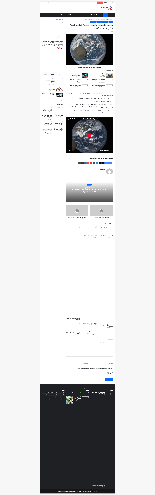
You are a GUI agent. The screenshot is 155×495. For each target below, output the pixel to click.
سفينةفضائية (50, 394)
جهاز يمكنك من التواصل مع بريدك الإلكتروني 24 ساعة (75, 80)
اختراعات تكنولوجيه (104, 21)
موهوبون (109, 31)
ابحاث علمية (85, 14)
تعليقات (45, 74)
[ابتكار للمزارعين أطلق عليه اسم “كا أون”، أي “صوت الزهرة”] (69, 400)
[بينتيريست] (91, 163)
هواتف (60, 398)
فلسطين (62, 396)
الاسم (111, 358)
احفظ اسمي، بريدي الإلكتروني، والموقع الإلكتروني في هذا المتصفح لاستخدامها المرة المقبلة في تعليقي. (95, 368)
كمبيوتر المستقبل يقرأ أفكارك (75, 85)
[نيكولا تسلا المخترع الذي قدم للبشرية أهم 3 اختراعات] (59, 95)
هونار (48, 398)
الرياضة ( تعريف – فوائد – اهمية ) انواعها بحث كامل (49, 88)
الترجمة (55, 392)
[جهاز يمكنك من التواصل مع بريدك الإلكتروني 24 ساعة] (85, 81)
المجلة (90, 14)
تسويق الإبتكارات (71, 14)
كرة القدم (58, 396)
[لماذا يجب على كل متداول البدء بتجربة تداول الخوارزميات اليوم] (85, 75)
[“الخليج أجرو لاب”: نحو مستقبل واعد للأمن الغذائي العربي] (109, 75)
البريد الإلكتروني (110, 363)
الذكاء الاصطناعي (50, 392)
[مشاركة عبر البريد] (82, 163)
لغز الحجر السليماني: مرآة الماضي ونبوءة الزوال (58, 114)
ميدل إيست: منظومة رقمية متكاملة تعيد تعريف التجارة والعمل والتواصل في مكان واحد (47, 116)
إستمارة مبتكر (77, 14)
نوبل (63, 398)
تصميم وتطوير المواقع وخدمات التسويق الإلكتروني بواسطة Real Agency (69, 491)
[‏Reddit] (88, 163)
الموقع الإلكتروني (85, 363)
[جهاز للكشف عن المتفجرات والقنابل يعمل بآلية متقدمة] (77, 394)
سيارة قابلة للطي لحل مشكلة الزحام (98, 85)
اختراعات (105, 14)
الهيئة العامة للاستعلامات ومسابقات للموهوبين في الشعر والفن (98, 80)
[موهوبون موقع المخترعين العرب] (106, 8)
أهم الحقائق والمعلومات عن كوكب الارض (55, 99)
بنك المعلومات (93, 21)
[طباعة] (79, 163)
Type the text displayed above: (101, 373)
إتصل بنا (44, 2)
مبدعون (100, 14)
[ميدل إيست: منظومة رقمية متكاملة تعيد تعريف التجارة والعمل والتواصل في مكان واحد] (47, 110)
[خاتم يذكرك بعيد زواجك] (77, 399)
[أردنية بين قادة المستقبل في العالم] (89, 230)
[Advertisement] (52, 60)
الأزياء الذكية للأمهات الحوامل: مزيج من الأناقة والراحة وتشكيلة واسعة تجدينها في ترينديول (47, 130)
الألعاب (59, 392)
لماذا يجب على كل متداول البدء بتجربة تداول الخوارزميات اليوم (74, 74)
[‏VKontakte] (85, 163)
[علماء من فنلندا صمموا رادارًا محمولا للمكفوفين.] (73, 271)
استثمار (95, 14)
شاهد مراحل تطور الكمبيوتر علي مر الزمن (55, 85)
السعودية (44, 392)
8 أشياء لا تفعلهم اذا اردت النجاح (107, 236)
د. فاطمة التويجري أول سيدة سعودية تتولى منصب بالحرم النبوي (90, 332)
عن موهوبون (54, 2)
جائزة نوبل (55, 394)
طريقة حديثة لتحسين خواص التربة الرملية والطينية (73, 332)
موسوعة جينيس (47, 396)
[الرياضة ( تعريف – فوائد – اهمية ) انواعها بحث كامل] (59, 89)
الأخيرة (52, 74)
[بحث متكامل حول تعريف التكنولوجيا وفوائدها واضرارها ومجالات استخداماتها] (59, 80)
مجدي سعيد (53, 396)
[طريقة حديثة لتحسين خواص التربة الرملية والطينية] (73, 327)
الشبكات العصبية (61, 394)
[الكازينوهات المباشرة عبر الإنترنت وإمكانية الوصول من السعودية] (58, 124)
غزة (46, 394)
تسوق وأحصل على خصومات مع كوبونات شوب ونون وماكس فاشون (98, 484)
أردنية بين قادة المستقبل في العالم (90, 236)
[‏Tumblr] (94, 163)
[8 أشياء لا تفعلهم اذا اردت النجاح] (105, 230)
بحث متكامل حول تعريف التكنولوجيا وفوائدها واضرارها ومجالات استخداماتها (49, 80)
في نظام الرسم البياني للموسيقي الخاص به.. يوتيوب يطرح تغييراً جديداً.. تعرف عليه (106, 325)
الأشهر (59, 74)
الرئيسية (110, 14)
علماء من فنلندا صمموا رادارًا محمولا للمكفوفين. (73, 319)
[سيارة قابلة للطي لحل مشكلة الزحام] (109, 86)
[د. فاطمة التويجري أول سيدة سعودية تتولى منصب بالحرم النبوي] (89, 327)
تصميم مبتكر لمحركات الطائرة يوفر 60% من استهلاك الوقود (89, 190)
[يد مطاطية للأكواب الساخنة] (69, 394)
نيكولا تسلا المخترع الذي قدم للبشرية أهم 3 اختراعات (48, 94)
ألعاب (63, 392)
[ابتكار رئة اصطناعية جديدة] (85, 394)
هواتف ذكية (55, 398)
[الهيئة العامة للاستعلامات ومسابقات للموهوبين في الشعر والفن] (109, 81)
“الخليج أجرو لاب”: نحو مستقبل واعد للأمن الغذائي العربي (98, 74)
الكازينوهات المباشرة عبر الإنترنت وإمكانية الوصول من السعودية (58, 129)
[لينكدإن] (97, 163)
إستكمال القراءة (60, 48)
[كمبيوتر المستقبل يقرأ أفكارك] (85, 86)
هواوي (51, 398)
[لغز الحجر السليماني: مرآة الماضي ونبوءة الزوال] (58, 110)
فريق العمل (48, 2)
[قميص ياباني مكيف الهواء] (85, 399)
